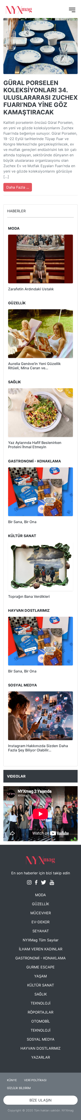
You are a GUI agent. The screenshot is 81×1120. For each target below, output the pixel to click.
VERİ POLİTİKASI (35, 1080)
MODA (40, 895)
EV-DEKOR (41, 922)
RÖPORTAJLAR (40, 1012)
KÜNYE (12, 1080)
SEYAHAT (40, 931)
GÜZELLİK (40, 904)
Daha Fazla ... (17, 187)
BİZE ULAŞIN (40, 1100)
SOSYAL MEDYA (40, 1039)
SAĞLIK (40, 994)
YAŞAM (40, 976)
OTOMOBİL (40, 1021)
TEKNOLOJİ (40, 1003)
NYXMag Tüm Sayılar (40, 940)
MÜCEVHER (40, 913)
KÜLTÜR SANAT (40, 985)
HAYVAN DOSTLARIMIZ (40, 1048)
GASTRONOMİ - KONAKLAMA (40, 958)
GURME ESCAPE (40, 967)
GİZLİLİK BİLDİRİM (19, 1088)
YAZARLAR (40, 1057)
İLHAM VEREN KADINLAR (40, 949)
